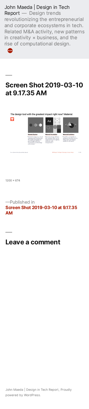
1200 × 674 (12, 180)
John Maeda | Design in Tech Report (32, 389)
